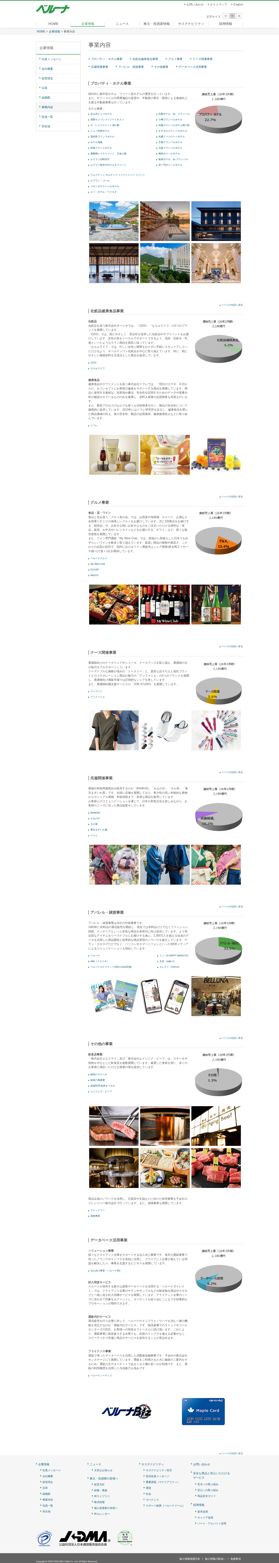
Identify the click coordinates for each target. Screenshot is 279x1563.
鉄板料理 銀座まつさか (102, 1085)
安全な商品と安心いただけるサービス (211, 1475)
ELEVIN (94, 569)
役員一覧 (47, 116)
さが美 (94, 824)
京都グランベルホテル (170, 142)
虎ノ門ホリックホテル (170, 165)
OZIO (93, 362)
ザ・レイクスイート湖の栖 (104, 125)
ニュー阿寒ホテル (100, 131)
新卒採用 (202, 1511)
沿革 (44, 88)
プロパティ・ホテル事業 (106, 59)
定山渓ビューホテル (101, 114)
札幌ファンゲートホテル (171, 136)
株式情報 (99, 1502)
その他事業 (161, 66)
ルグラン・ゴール (100, 180)
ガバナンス (152, 1499)
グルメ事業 (175, 59)
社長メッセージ (51, 59)
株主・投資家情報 (157, 24)
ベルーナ (95, 955)
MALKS (94, 575)
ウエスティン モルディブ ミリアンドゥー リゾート (117, 175)
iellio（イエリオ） (99, 961)
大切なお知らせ (103, 1470)
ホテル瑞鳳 (96, 142)
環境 (148, 1488)
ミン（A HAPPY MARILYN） (175, 955)
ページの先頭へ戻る (232, 305)
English (238, 4)
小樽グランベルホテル (170, 119)
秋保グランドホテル (101, 148)
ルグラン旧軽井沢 (100, 159)
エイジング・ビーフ (101, 1091)
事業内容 (47, 107)
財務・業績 (100, 1490)
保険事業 (95, 1216)
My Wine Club (97, 564)
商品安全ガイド (206, 1496)
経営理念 (47, 78)
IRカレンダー (102, 1514)
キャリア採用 (205, 1517)
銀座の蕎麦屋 (97, 1080)
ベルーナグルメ (98, 558)
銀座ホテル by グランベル (173, 159)
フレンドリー (97, 1210)
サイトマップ (218, 4)
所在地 (46, 126)
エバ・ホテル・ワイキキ (103, 192)
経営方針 (99, 1484)
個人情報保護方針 (189, 1558)
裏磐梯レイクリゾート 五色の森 (108, 153)
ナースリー (96, 691)
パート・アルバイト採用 (211, 1523)
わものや (95, 818)
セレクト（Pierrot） (170, 967)
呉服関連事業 (99, 66)
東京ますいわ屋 (98, 829)
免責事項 (235, 1558)
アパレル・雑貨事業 (131, 66)
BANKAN (95, 812)
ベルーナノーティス (101, 1375)
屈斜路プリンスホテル (102, 136)
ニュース (122, 24)
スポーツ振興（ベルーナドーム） (165, 1505)
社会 (148, 1494)
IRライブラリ (102, 1496)
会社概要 (47, 68)
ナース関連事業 (203, 59)
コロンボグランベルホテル (104, 186)
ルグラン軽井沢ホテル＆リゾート (108, 165)
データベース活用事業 (193, 66)
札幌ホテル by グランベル (174, 114)
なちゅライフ (97, 368)
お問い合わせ (195, 4)
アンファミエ (97, 697)
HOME (53, 24)
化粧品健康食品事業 (145, 59)
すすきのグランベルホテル (172, 131)
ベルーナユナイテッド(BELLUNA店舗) (111, 967)
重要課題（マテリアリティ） (163, 1482)
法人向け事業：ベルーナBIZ (105, 1270)
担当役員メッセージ (157, 1476)
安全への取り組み (207, 1484)
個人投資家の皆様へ (106, 1508)
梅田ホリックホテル (169, 153)
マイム (94, 835)
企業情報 (87, 24)
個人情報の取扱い (215, 1558)
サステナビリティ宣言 (159, 1470)
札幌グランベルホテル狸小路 (174, 125)
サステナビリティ (191, 24)
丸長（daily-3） (168, 961)
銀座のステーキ (98, 1074)
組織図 (46, 97)
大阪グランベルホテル (170, 148)
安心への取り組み (207, 1490)
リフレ (94, 425)
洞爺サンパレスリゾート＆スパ (107, 119)
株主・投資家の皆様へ (104, 1478)
